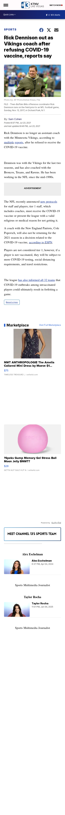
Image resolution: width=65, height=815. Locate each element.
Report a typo (12, 302)
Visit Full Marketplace (50, 325)
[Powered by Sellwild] (56, 523)
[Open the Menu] (5, 5)
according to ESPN (40, 242)
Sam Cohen (15, 119)
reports (19, 142)
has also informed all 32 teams (36, 280)
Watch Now (55, 5)
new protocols (48, 201)
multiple (9, 142)
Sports (10, 29)
